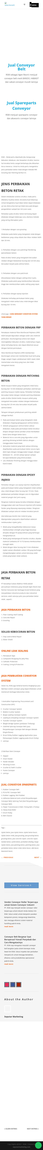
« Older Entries (10, 1129)
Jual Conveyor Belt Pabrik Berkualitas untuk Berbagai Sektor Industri (19, 1057)
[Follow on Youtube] (18, 984)
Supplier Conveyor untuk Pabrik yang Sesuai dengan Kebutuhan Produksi (19, 1083)
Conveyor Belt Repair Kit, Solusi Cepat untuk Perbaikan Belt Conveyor (21, 1110)
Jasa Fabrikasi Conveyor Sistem (20, 1049)
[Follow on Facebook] (12, 984)
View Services (20, 885)
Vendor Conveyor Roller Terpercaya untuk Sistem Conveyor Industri (21, 903)
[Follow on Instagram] (6, 984)
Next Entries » (33, 1129)
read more (8, 926)
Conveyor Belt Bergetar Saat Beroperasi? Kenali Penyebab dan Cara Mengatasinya (20, 939)
